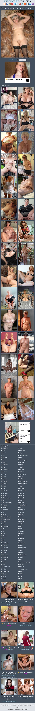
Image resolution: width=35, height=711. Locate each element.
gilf (3, 540)
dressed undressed (8, 517)
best (3, 467)
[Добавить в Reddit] (22, 4)
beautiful (5, 464)
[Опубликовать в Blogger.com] (5, 4)
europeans (5, 526)
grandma (5, 547)
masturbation (24, 455)
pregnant (22, 509)
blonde (4, 479)
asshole (4, 457)
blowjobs (5, 481)
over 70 (22, 500)
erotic (4, 524)
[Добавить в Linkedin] (15, 4)
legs (21, 448)
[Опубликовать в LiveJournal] (17, 4)
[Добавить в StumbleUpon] (25, 4)
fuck (3, 538)
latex (4, 576)
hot (3, 564)
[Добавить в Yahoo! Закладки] (33, 4)
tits (21, 559)
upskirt (22, 564)
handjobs (5, 557)
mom (21, 464)
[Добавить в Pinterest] (20, 4)
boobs (4, 483)
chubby (4, 495)
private (22, 512)
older (21, 486)
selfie (21, 524)
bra (3, 488)
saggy (22, 521)
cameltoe (5, 493)
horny (4, 562)
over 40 (22, 493)
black (4, 476)
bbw (3, 460)
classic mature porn (8, 498)
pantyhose (23, 505)
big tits (4, 472)
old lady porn (24, 481)
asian (4, 453)
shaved (22, 531)
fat (3, 531)
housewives (6, 566)
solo (21, 545)
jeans (4, 574)
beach (4, 462)
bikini (4, 474)
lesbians (22, 450)
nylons (22, 479)
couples (4, 505)
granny (4, 550)
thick (21, 552)
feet (3, 533)
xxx (21, 578)
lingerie (22, 453)
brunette (5, 491)
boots (4, 486)
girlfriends (5, 543)
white (21, 574)
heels (4, 559)
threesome (23, 555)
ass (3, 455)
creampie (5, 507)
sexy (21, 528)
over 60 (22, 498)
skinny (22, 538)
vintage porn (23, 569)
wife (21, 576)
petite (21, 507)
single (22, 536)
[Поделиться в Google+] (12, 4)
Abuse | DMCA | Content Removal (10, 705)
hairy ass (5, 555)
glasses (4, 545)
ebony (4, 521)
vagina (22, 566)
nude (21, 476)
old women (23, 483)
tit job (21, 557)
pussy (22, 514)
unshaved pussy (25, 562)
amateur (5, 448)
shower (22, 533)
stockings (23, 547)
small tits (22, 543)
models (22, 462)
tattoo (21, 550)
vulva (21, 571)
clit (3, 500)
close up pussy (7, 502)
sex (21, 526)
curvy (4, 514)
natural (22, 469)
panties (22, 502)
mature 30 (23, 491)
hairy (4, 552)
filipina (4, 536)
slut (21, 540)
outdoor (22, 488)
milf (21, 457)
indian (4, 569)
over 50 (22, 495)
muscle (22, 467)
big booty (5, 469)
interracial (5, 571)
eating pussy (6, 519)
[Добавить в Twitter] (30, 4)
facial (4, 528)
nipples (22, 472)
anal (3, 450)
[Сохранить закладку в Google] (10, 4)
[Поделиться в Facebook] (7, 4)
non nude (23, 474)
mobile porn (23, 460)
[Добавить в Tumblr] (28, 4)
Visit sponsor (22, 59)
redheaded (23, 519)
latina (4, 578)
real (21, 517)
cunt (3, 512)
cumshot (5, 509)
